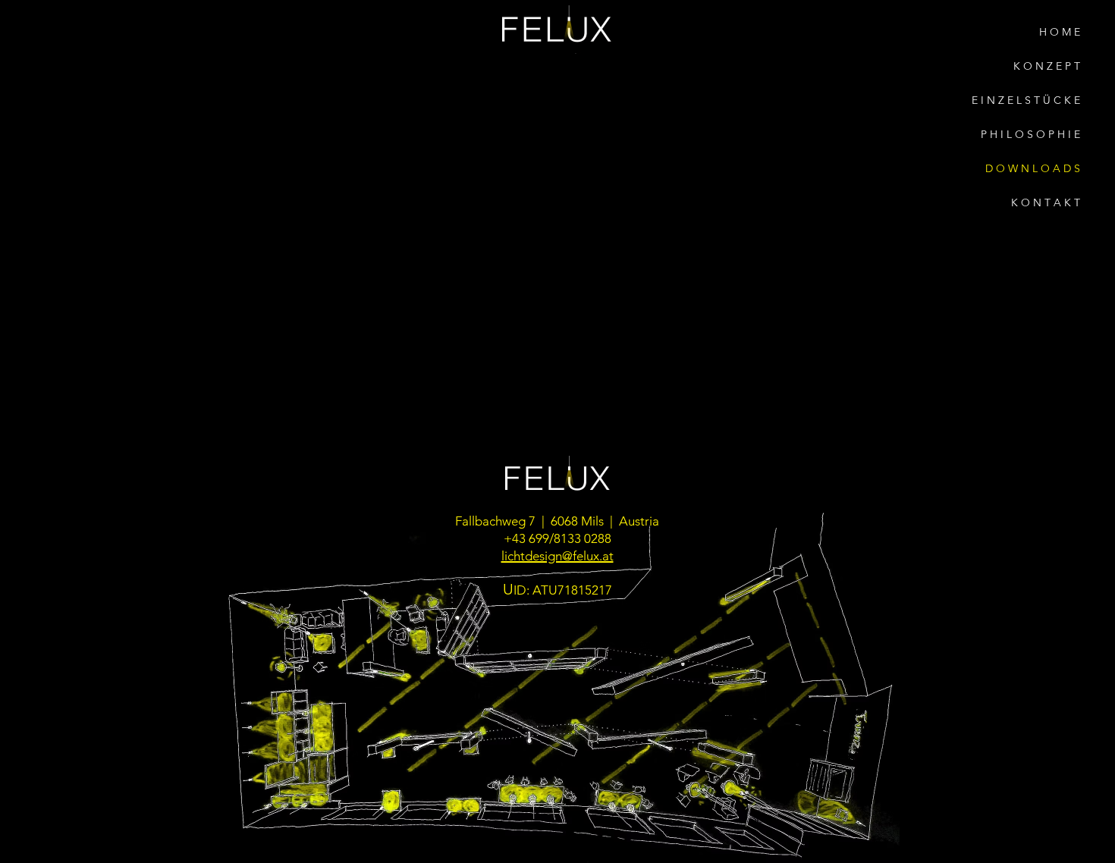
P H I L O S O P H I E (1030, 134)
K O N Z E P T (1046, 66)
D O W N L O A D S (1032, 168)
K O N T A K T (1045, 202)
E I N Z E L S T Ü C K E (1026, 100)
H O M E (1059, 32)
